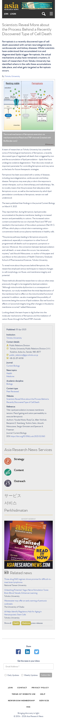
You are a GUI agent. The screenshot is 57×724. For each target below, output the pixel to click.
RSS (28, 707)
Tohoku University (12, 76)
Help (42, 694)
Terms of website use (24, 694)
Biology (10, 384)
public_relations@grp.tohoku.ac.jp (23, 355)
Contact (22, 687)
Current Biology (13, 365)
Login (13, 14)
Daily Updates (13, 675)
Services (44, 700)
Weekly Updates (31, 675)
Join (6, 14)
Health (9, 373)
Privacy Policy (40, 687)
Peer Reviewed (13, 391)
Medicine (10, 376)
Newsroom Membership (21, 700)
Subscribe (45, 675)
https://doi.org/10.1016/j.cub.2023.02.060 (28, 436)
